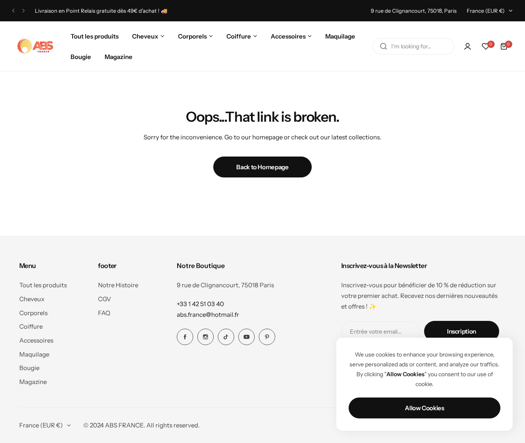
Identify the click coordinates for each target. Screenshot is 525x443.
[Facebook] (185, 337)
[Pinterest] (267, 337)
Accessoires (36, 340)
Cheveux (31, 299)
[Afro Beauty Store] (36, 46)
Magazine (33, 382)
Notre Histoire (118, 285)
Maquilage (34, 354)
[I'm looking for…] (383, 46)
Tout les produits (43, 285)
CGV (104, 299)
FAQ (104, 313)
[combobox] (413, 46)
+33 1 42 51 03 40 (200, 304)
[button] (13, 11)
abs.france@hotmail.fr (208, 314)
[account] (468, 46)
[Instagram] (205, 337)
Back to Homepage (262, 167)
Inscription (461, 331)
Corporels (33, 313)
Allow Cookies (424, 408)
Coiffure (31, 326)
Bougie (29, 368)
